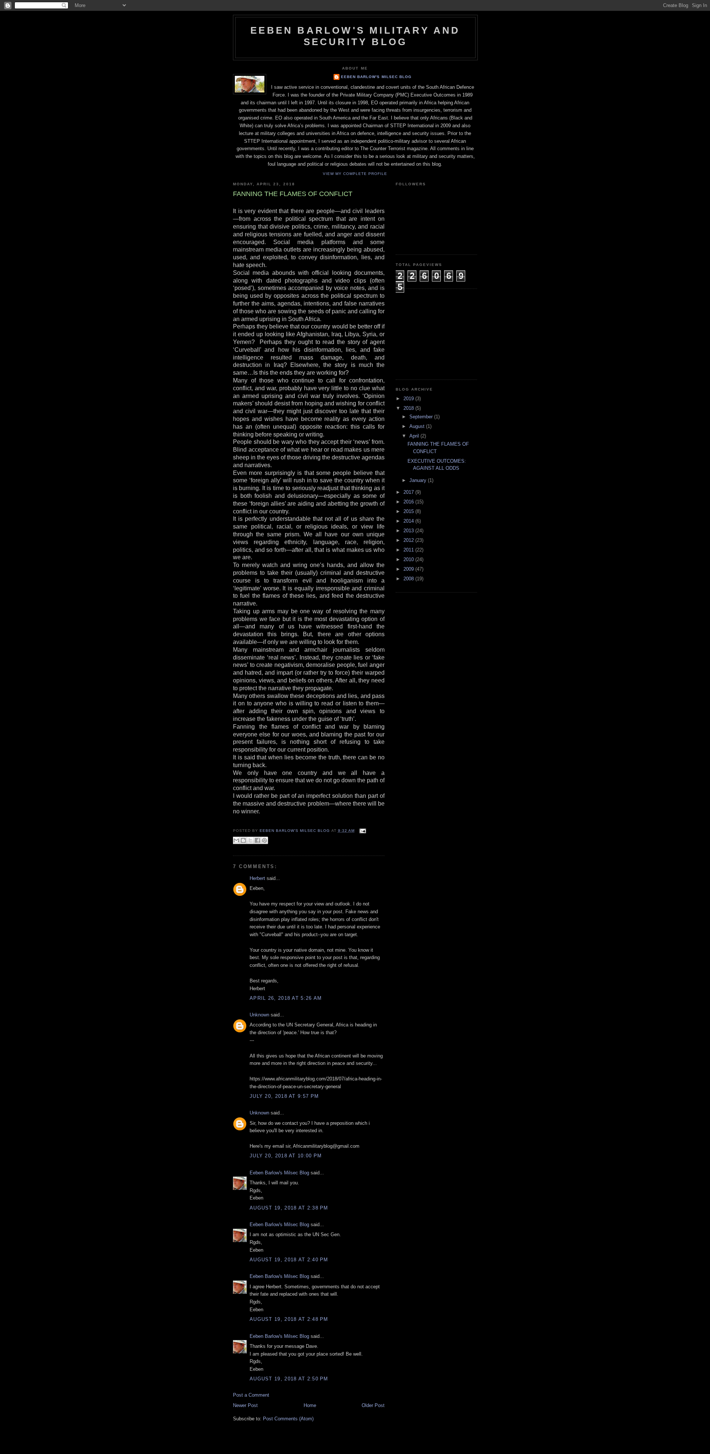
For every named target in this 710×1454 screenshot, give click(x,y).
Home (310, 1405)
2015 (409, 511)
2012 (409, 540)
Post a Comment (251, 1395)
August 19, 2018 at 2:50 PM (289, 1379)
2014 (409, 521)
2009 (409, 569)
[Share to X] (250, 840)
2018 (409, 408)
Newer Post (245, 1405)
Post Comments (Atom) (288, 1418)
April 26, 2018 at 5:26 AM (286, 998)
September (421, 416)
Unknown (259, 1015)
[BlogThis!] (243, 840)
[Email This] (236, 840)
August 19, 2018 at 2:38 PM (289, 1208)
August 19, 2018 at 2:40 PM (289, 1259)
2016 (409, 502)
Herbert (257, 878)
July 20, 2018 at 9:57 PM (284, 1096)
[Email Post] (362, 831)
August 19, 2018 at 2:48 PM (289, 1319)
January (418, 480)
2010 (409, 559)
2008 (409, 578)
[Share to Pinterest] (264, 840)
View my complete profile (355, 174)
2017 (409, 492)
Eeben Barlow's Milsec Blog (376, 77)
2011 (409, 550)
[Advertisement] (433, 333)
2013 (409, 530)
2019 (409, 398)
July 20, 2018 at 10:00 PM (286, 1155)
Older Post (373, 1405)
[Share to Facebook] (257, 840)
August (417, 426)
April (414, 436)
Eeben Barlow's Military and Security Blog (355, 36)
